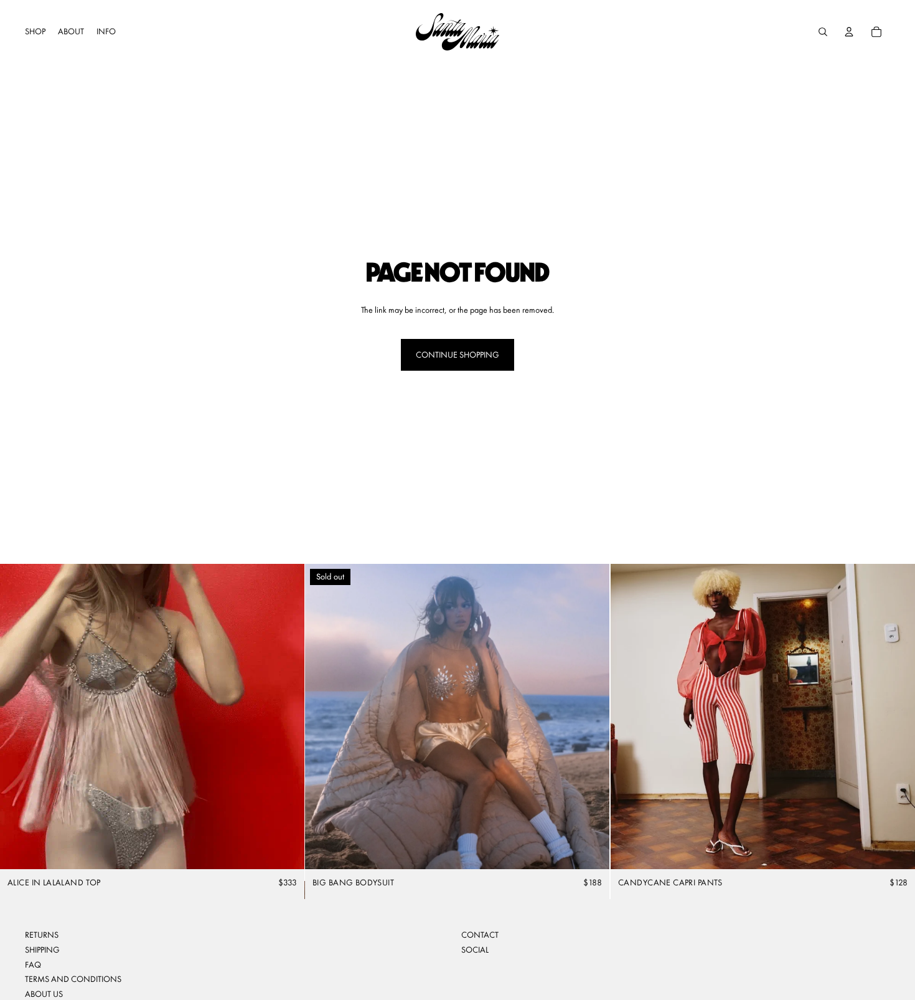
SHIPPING (42, 949)
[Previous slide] (18, 716)
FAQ (33, 964)
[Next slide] (285, 716)
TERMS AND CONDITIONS (73, 978)
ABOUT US (44, 993)
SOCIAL (475, 949)
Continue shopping (457, 354)
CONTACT (480, 934)
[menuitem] (35, 31)
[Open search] (823, 31)
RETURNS (42, 934)
